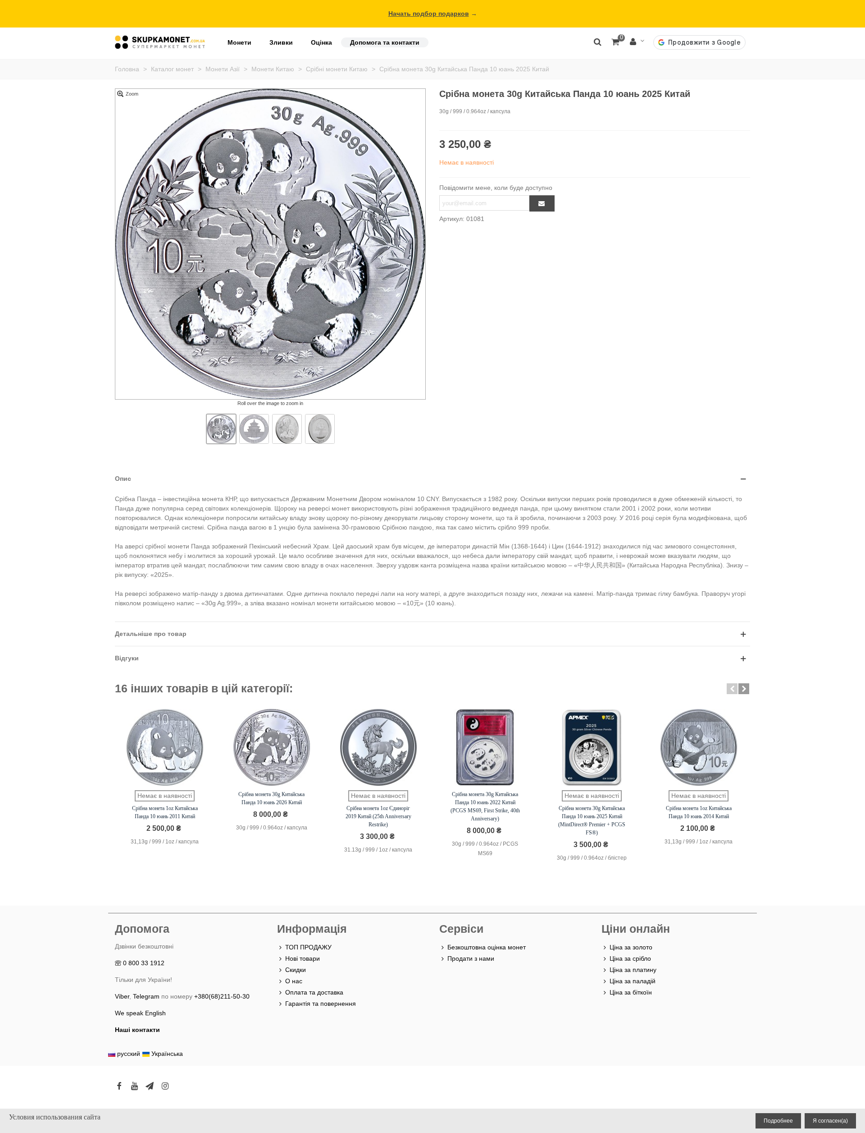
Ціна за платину (633, 969)
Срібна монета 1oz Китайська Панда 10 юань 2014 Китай (699, 812)
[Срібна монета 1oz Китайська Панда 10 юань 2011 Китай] (165, 747)
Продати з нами (470, 958)
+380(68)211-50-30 (222, 996)
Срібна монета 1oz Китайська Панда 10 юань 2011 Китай (165, 812)
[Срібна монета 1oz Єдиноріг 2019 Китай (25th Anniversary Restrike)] (378, 747)
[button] (732, 688)
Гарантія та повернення (320, 1003)
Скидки (295, 969)
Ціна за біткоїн (631, 992)
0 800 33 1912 (143, 963)
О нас (293, 981)
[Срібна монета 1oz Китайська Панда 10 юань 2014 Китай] (698, 747)
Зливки (281, 42)
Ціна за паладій (633, 981)
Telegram (146, 996)
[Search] (597, 41)
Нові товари (302, 958)
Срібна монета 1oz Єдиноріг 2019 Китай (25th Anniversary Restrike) (378, 816)
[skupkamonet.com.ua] (160, 42)
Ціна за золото (631, 947)
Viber (122, 996)
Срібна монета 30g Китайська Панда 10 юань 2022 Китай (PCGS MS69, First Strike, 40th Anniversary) (485, 806)
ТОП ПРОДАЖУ (308, 947)
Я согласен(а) (830, 1121)
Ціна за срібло (630, 958)
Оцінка (321, 42)
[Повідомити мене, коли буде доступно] (542, 203)
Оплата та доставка (314, 992)
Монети (239, 42)
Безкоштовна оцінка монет (486, 947)
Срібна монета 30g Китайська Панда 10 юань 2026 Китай (271, 798)
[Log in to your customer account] (637, 42)
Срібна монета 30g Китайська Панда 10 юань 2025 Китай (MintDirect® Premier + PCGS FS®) (591, 820)
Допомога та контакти (384, 42)
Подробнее (778, 1121)
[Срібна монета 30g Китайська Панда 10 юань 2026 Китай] (271, 747)
